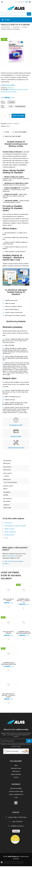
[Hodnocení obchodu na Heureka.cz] (16, 835)
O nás (6, 538)
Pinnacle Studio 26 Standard (8, 599)
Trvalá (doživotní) (20, 106)
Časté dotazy (8, 523)
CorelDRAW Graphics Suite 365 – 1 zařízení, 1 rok (23, 600)
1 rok (10, 106)
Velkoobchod (16, 771)
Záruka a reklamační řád (16, 794)
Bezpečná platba (16, 436)
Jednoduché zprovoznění (16, 448)
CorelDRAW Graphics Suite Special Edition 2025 (8, 663)
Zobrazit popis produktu (8, 85)
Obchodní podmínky (16, 788)
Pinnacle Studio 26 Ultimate (8, 632)
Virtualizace (16, 27)
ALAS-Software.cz (13, 856)
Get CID (16, 777)
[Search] (29, 14)
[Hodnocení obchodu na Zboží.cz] (16, 831)
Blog (16, 765)
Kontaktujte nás (11, 556)
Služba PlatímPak (16, 774)
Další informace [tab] (20, 132)
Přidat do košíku (18, 116)
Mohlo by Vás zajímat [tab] (13, 136)
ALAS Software (5, 27)
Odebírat (29, 741)
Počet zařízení (3, 102)
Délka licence (3, 106)
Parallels (24, 27)
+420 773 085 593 (9, 561)
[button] (8, 606)
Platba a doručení (9, 529)
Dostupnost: (4, 87)
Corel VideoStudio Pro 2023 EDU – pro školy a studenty (8, 695)
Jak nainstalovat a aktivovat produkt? (15, 526)
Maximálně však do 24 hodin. (9, 91)
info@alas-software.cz (17, 826)
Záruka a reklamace (10, 532)
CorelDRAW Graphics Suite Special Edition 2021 (23, 632)
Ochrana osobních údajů (16, 791)
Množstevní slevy (9, 535)
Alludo (8, 126)
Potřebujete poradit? (16, 425)
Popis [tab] (7, 132)
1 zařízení (11, 102)
